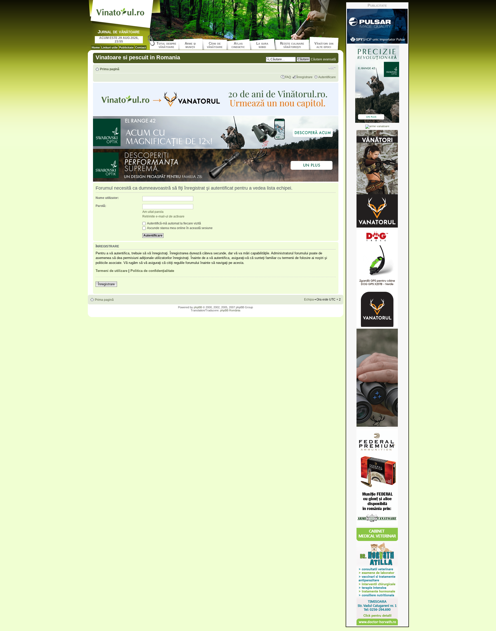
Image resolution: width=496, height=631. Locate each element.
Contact (140, 47)
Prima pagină (109, 69)
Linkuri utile (109, 47)
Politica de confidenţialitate (152, 271)
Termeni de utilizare (111, 271)
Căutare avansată (323, 59)
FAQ (288, 77)
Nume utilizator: (107, 198)
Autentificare (327, 77)
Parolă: (101, 206)
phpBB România (230, 310)
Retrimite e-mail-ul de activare (163, 216)
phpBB (198, 307)
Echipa (309, 299)
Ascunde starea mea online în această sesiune (179, 228)
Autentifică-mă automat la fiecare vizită (173, 223)
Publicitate (126, 47)
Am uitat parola (153, 212)
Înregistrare (305, 77)
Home (96, 47)
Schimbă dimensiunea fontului (332, 68)
